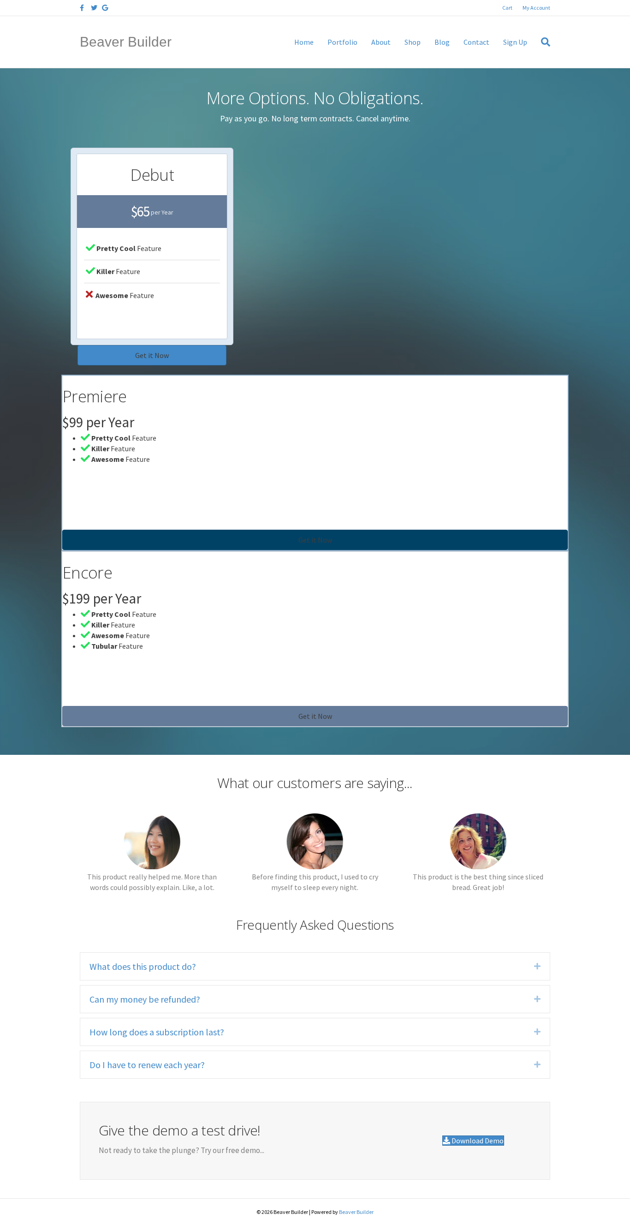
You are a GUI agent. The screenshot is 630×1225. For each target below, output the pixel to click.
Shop (412, 42)
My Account (536, 7)
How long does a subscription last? (156, 1032)
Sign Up (515, 42)
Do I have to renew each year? (147, 1064)
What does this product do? (142, 966)
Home (304, 42)
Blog (442, 42)
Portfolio (342, 42)
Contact (476, 42)
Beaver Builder (356, 1211)
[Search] (542, 42)
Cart (507, 7)
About (381, 42)
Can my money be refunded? (144, 999)
